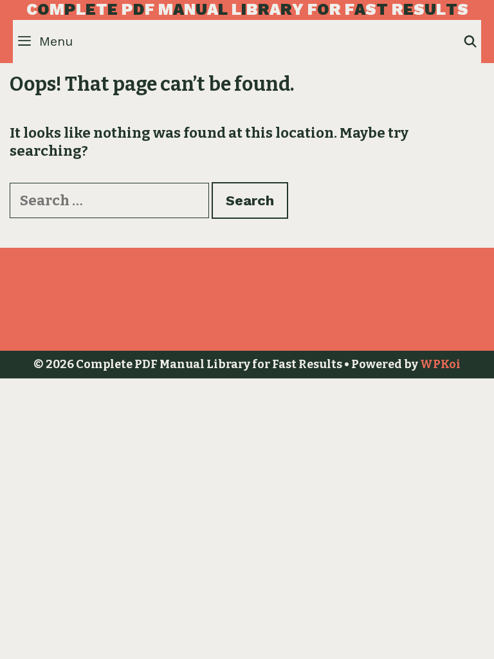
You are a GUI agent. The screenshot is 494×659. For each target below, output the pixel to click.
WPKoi (440, 364)
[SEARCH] (470, 41)
